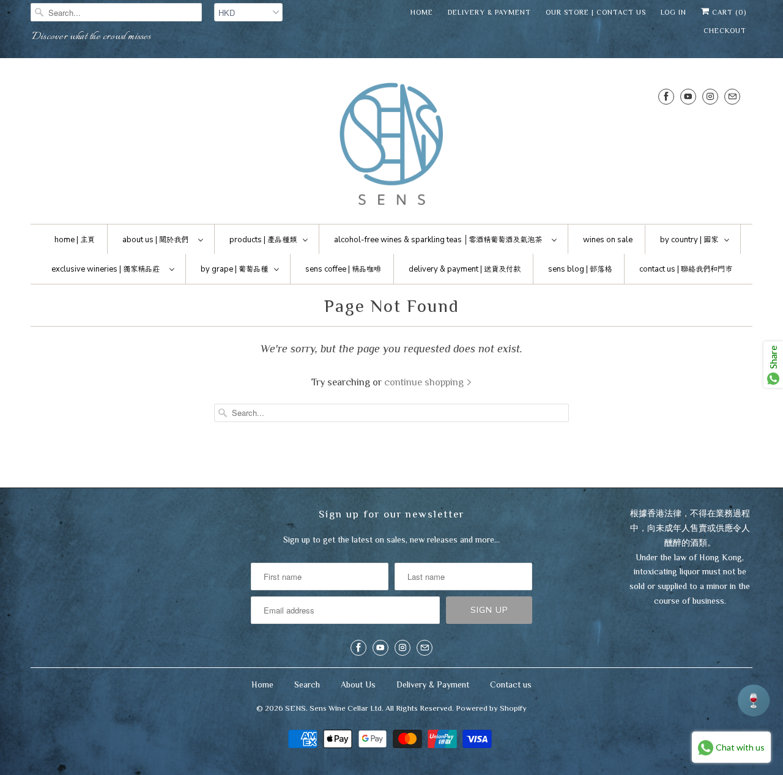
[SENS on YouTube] (688, 96)
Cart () (728, 12)
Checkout (724, 30)
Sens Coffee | (343, 269)
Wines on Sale (608, 239)
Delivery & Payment (489, 12)
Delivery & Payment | (465, 269)
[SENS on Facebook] (666, 96)
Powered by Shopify (491, 708)
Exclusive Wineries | (105, 269)
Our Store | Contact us (596, 12)
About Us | (155, 239)
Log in (673, 12)
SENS (295, 708)
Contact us (511, 684)
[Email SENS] (732, 96)
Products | (263, 239)
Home (421, 12)
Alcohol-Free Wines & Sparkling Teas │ (438, 239)
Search (307, 684)
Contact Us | (685, 269)
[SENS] (391, 144)
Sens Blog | (580, 269)
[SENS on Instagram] (710, 96)
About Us (358, 684)
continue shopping (425, 382)
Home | (74, 239)
